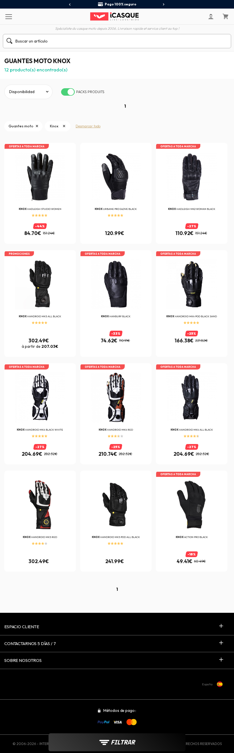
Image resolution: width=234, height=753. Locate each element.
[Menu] (8, 16)
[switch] (68, 92)
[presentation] (70, 4)
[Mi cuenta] (211, 16)
